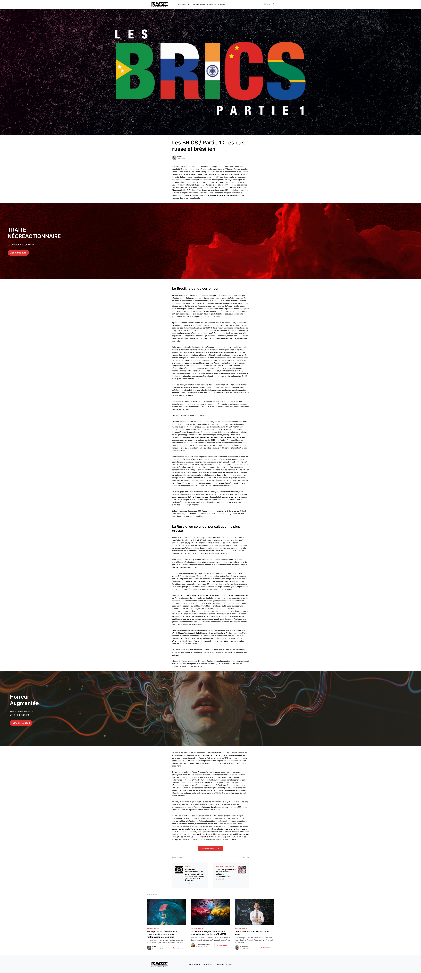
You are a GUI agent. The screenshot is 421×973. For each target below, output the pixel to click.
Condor (179, 156)
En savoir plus (178, 948)
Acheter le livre (18, 252)
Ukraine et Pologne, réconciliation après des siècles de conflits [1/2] (208, 933)
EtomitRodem (244, 946)
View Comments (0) (209, 848)
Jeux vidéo (219, 866)
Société (187, 866)
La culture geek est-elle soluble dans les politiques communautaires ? (225, 872)
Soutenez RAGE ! (208, 964)
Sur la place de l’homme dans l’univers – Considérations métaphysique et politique (162, 934)
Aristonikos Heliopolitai (203, 944)
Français (229, 964)
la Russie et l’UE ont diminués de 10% (213, 758)
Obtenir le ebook (21, 723)
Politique (150, 928)
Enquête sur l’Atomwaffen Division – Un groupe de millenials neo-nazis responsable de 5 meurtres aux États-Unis (194, 875)
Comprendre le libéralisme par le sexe (252, 933)
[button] (266, 4)
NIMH (154, 947)
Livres (226, 866)
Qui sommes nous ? (195, 964)
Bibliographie (220, 964)
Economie (238, 928)
